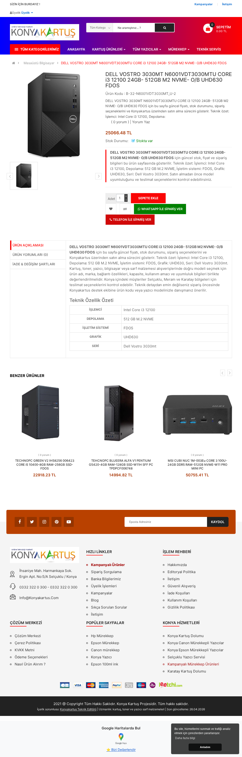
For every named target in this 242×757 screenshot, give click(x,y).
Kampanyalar (101, 593)
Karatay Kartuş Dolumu (187, 671)
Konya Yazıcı (101, 657)
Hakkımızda (177, 565)
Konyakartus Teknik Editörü (78, 709)
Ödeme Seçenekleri (31, 657)
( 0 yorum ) (120, 122)
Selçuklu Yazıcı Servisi (186, 657)
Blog (95, 600)
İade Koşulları (179, 593)
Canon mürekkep (105, 650)
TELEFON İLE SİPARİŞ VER (131, 219)
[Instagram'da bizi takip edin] (44, 522)
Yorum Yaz (141, 122)
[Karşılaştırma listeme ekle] (125, 208)
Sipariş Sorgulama (106, 572)
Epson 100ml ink (104, 664)
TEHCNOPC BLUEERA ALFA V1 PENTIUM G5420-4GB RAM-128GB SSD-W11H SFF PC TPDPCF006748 (121, 464)
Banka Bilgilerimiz (106, 579)
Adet (111, 199)
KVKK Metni (25, 650)
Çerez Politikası (28, 643)
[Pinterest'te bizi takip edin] (56, 522)
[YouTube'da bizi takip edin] (69, 522)
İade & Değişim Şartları (34, 264)
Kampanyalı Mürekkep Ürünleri (193, 664)
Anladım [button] (205, 747)
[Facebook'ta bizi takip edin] (20, 522)
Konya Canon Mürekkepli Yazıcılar (196, 643)
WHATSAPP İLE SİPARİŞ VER (161, 209)
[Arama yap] (164, 27)
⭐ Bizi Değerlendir (121, 750)
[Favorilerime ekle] (110, 208)
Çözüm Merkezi (28, 636)
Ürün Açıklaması (28, 245)
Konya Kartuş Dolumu (186, 636)
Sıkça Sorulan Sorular (109, 607)
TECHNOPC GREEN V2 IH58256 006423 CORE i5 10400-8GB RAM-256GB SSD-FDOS (44, 464)
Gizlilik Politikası (181, 608)
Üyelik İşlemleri (104, 586)
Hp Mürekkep (102, 636)
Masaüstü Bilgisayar (39, 63)
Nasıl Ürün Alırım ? (30, 664)
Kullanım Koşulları (182, 601)
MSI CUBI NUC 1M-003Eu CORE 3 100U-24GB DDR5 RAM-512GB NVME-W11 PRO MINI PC (197, 464)
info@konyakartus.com (39, 598)
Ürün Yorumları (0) (30, 255)
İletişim (97, 614)
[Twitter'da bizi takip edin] (32, 522)
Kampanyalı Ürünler (108, 564)
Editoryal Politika (181, 572)
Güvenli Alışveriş (182, 586)
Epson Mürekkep (105, 643)
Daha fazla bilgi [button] (185, 738)
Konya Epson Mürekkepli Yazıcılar (196, 650)
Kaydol (218, 522)
